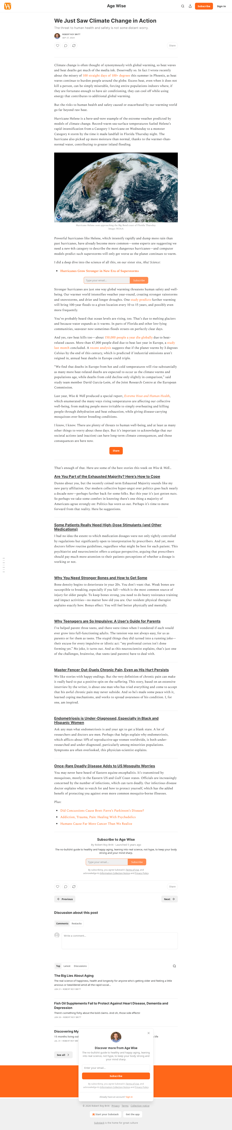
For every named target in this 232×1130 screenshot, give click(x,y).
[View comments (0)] (65, 45)
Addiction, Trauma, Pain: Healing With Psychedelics (98, 817)
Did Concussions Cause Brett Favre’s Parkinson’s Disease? (102, 810)
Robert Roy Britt (71, 34)
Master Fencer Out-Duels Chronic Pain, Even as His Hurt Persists (111, 670)
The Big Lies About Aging (74, 976)
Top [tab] (58, 966)
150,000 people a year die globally (129, 337)
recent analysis (100, 347)
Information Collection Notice (115, 1087)
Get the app (133, 1114)
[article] (116, 984)
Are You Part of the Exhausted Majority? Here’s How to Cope (107, 476)
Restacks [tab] (77, 923)
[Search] (182, 6)
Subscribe (204, 6)
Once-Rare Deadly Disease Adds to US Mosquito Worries (104, 766)
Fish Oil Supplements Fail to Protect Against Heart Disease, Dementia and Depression (111, 1005)
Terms (125, 1105)
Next (167, 899)
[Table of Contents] (3, 565)
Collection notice (140, 1105)
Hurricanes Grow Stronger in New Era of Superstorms (99, 271)
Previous (67, 899)
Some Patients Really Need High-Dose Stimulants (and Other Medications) (108, 527)
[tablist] (69, 923)
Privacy (116, 1105)
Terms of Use (132, 1083)
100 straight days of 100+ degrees (106, 75)
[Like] (57, 45)
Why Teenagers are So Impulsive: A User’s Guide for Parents (107, 621)
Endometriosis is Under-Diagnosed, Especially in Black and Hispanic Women (106, 720)
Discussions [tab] (80, 966)
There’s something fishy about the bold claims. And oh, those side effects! (97, 1013)
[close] (148, 1033)
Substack (99, 1122)
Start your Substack (107, 1114)
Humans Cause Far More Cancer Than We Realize (96, 823)
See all (61, 1055)
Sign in (221, 6)
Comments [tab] (62, 923)
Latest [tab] (67, 966)
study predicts (141, 299)
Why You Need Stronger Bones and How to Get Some (100, 578)
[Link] (49, 476)
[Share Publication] (190, 6)
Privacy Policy (141, 1087)
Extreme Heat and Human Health (147, 396)
